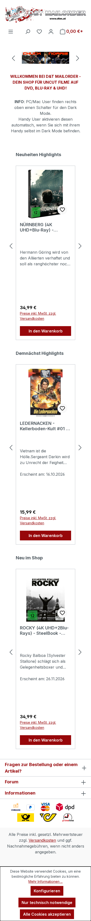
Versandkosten (42, 840)
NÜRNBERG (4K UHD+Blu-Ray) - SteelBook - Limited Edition (41, 227)
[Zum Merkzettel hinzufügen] (62, 210)
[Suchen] (27, 31)
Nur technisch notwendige (47, 902)
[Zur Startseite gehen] (45, 14)
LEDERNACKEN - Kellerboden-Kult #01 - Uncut (44, 426)
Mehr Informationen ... (45, 881)
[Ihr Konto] (51, 31)
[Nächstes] (77, 58)
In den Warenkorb (46, 331)
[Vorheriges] (13, 58)
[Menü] (11, 31)
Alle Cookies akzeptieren (47, 914)
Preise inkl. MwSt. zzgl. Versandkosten (38, 316)
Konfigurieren (47, 890)
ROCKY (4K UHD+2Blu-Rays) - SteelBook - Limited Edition (44, 630)
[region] (45, 58)
